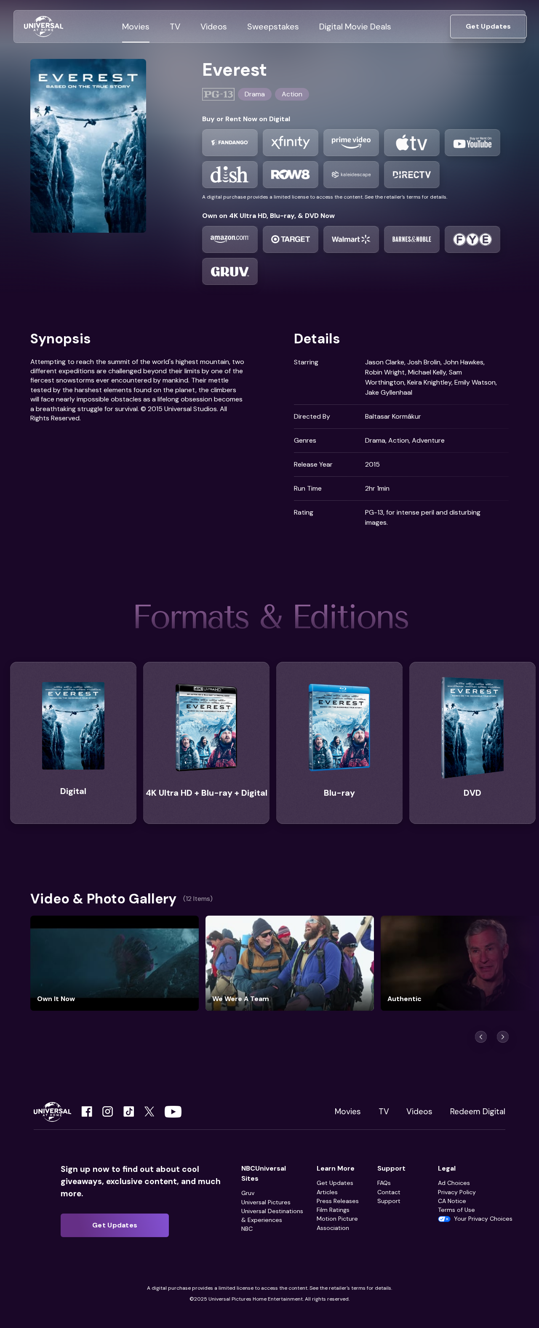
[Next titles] (503, 1037)
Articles (327, 1192)
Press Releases (338, 1201)
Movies (348, 1111)
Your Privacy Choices (483, 1218)
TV (384, 1111)
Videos (419, 1111)
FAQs (384, 1183)
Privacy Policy (457, 1192)
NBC (247, 1228)
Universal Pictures (266, 1202)
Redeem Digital (477, 1111)
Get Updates (335, 1183)
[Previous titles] (481, 1037)
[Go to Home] (43, 26)
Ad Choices (454, 1183)
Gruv (247, 1193)
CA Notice (452, 1201)
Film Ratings (333, 1210)
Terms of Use (456, 1210)
